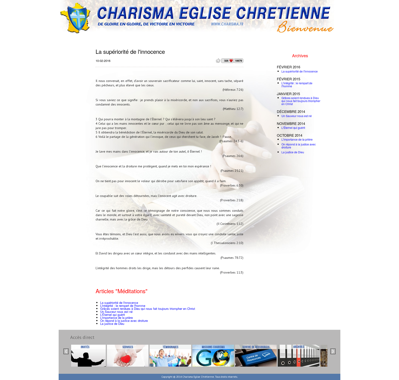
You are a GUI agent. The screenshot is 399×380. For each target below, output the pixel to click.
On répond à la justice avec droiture (124, 320)
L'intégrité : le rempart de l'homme (122, 305)
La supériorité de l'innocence (119, 302)
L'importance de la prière (116, 317)
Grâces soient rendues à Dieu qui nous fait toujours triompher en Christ (147, 308)
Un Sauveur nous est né (116, 311)
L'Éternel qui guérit (112, 314)
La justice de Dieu (112, 323)
